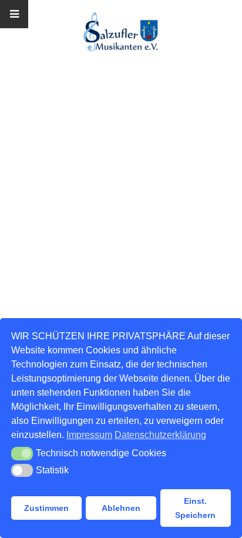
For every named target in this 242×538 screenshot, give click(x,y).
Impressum (89, 435)
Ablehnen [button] (121, 508)
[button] (22, 453)
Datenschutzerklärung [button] (160, 435)
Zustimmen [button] (46, 508)
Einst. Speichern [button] (195, 508)
